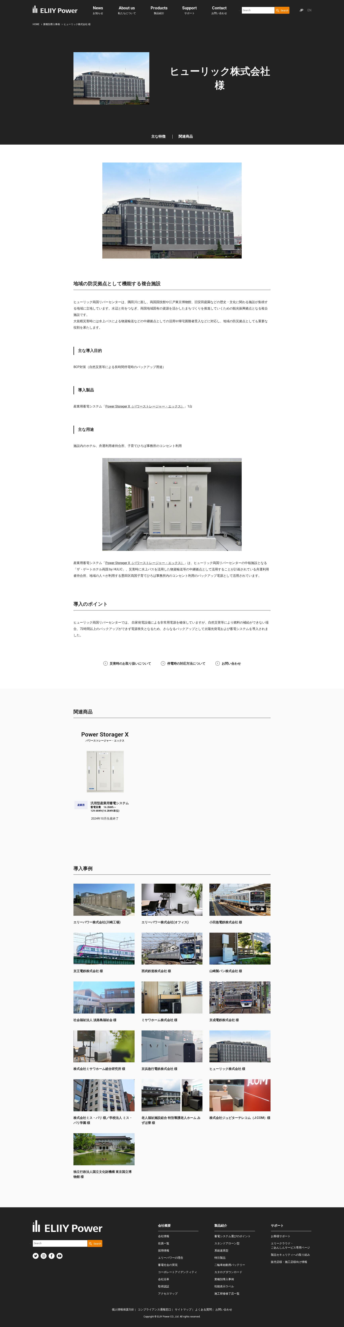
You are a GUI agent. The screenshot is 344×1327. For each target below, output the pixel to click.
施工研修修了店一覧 (226, 1293)
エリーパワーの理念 (170, 1257)
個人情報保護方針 (123, 1309)
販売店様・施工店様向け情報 (289, 1261)
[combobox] (258, 10)
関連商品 (186, 136)
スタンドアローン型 (226, 1243)
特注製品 (220, 1257)
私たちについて (127, 10)
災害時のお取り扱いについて (130, 663)
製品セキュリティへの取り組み (290, 1254)
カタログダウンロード (228, 1272)
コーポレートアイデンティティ (177, 1272)
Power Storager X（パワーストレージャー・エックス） (144, 406)
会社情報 (163, 1236)
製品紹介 (159, 10)
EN (309, 10)
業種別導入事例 (224, 1279)
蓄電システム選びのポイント (232, 1236)
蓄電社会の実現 (168, 1264)
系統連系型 (221, 1250)
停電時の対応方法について (186, 663)
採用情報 (163, 1250)
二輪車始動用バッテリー (229, 1264)
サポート (189, 10)
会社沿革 (163, 1279)
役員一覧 (163, 1243)
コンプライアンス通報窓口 (154, 1309)
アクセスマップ (168, 1293)
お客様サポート (280, 1236)
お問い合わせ (219, 10)
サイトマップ (183, 1309)
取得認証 (163, 1286)
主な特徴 (158, 136)
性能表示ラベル (224, 1286)
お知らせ (98, 10)
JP (301, 10)
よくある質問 (203, 1309)
